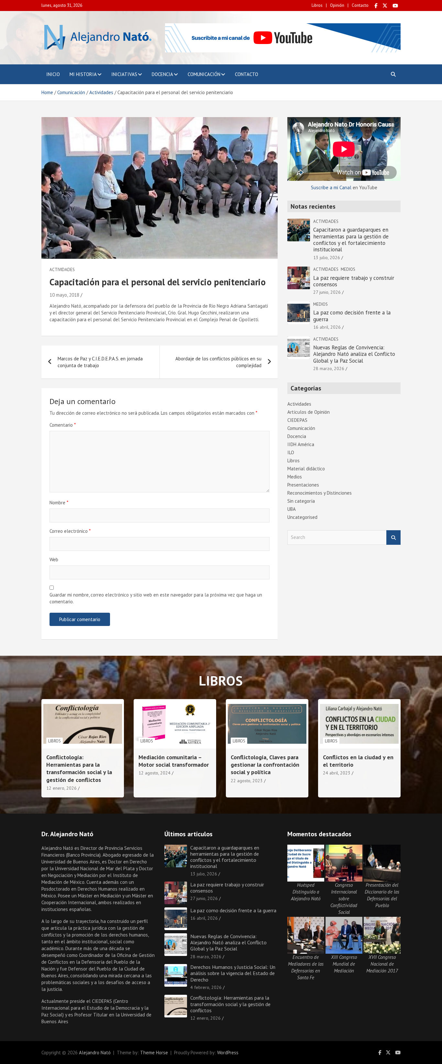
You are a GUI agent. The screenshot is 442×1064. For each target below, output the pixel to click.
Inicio (53, 74)
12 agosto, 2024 (154, 773)
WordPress (227, 1052)
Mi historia (83, 74)
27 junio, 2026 (327, 292)
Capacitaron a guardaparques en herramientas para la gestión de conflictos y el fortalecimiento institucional (351, 239)
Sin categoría (301, 501)
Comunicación (204, 74)
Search (393, 537)
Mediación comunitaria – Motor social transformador (173, 760)
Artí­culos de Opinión (308, 412)
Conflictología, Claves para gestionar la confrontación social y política (265, 764)
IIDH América (300, 444)
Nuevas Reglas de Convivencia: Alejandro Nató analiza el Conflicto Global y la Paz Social (354, 354)
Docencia (162, 74)
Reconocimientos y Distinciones (319, 493)
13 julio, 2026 (326, 257)
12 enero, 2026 (61, 788)
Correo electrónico (70, 531)
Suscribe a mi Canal (331, 187)
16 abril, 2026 (327, 327)
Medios (348, 269)
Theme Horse (154, 1052)
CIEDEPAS (297, 420)
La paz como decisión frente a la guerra (352, 316)
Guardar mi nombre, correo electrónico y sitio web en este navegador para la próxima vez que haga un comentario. (156, 598)
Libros (317, 5)
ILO (290, 452)
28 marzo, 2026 (328, 368)
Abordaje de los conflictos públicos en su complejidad (218, 362)
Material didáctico (306, 469)
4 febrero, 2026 (206, 987)
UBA (291, 509)
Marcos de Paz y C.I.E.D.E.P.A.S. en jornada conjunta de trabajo (100, 362)
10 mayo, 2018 (64, 295)
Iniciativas (124, 74)
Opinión (337, 5)
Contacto (360, 5)
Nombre (59, 502)
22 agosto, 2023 (247, 781)
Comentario (63, 425)
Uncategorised (302, 517)
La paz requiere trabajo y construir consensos (353, 281)
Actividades (62, 269)
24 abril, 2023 (336, 773)
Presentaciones (303, 485)
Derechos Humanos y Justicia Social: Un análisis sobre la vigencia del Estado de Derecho (232, 973)
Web (54, 559)
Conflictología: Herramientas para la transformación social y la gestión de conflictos (79, 768)
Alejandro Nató (95, 1052)
